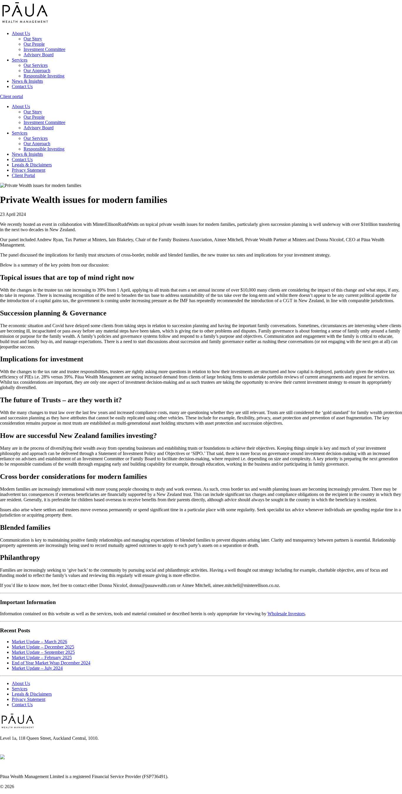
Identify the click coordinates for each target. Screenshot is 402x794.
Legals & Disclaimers (32, 164)
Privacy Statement (28, 170)
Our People (34, 44)
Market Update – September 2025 (43, 652)
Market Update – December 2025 (43, 646)
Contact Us (22, 86)
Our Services (36, 65)
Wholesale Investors (286, 613)
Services (19, 59)
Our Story (33, 38)
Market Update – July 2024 (37, 668)
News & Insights (27, 81)
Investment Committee (44, 49)
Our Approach (37, 70)
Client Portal (23, 175)
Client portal (11, 96)
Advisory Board (39, 54)
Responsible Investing (44, 75)
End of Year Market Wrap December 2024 (51, 662)
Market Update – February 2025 (42, 657)
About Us (21, 33)
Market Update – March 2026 (39, 641)
